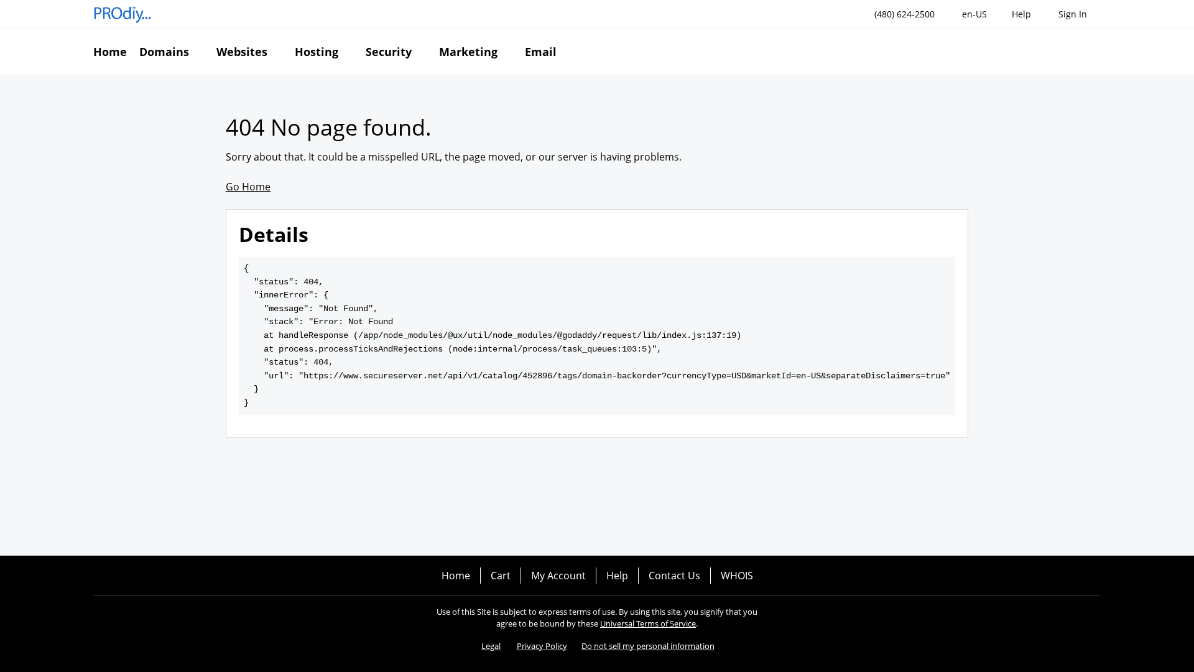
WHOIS (737, 575)
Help (617, 575)
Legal (491, 645)
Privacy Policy (542, 645)
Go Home (248, 187)
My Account (558, 575)
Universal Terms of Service (648, 623)
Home (456, 575)
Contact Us (674, 575)
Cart (501, 575)
